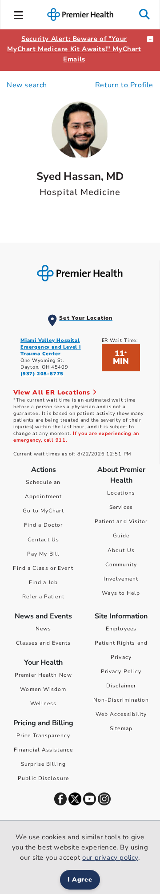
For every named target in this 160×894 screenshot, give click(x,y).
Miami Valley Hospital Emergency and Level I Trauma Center (50, 347)
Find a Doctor (43, 524)
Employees (121, 628)
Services (121, 507)
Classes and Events (43, 642)
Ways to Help (121, 593)
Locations (121, 492)
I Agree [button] (80, 879)
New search (27, 85)
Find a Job (43, 582)
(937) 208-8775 (42, 373)
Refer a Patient (43, 596)
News (43, 628)
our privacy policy (110, 857)
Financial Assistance (43, 749)
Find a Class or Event (43, 568)
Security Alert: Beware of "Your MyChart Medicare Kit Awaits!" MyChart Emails (74, 49)
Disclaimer (121, 685)
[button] (19, 13)
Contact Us (43, 539)
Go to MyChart (43, 510)
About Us (121, 550)
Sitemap (121, 728)
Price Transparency (43, 735)
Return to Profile (124, 85)
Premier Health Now (43, 675)
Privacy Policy (121, 671)
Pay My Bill (43, 553)
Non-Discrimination (121, 699)
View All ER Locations (52, 392)
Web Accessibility (121, 714)
